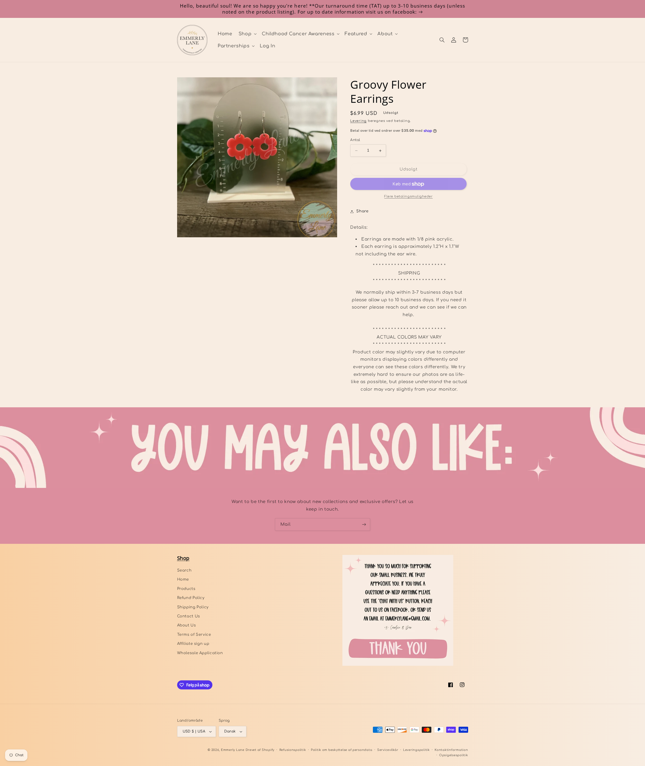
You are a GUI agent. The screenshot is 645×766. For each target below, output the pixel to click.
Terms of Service (194, 634)
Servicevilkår (387, 750)
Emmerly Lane (232, 750)
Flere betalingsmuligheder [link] (408, 196)
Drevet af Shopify (260, 750)
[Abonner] (364, 524)
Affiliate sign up (193, 644)
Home (183, 579)
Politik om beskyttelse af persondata (341, 750)
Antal (355, 140)
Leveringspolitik (416, 750)
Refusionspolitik (292, 750)
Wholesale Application (200, 653)
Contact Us (188, 616)
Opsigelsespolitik (453, 755)
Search (184, 570)
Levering (358, 121)
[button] (247, 34)
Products (186, 589)
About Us (186, 625)
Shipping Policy (193, 607)
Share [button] (362, 211)
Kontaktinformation (451, 750)
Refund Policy (191, 598)
